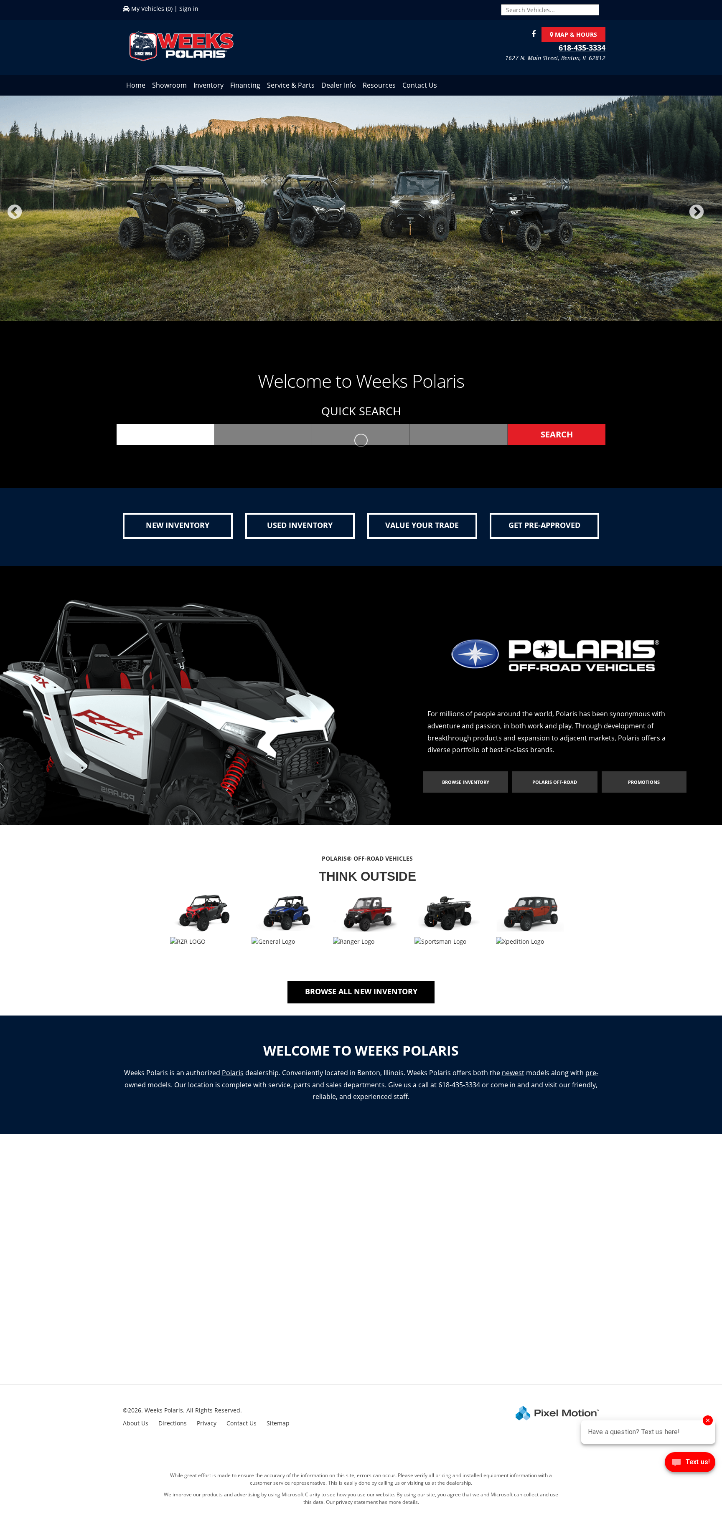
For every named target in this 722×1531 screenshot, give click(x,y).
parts (302, 1092)
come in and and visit (524, 1092)
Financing (245, 85)
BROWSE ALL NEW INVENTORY (361, 999)
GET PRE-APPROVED (544, 533)
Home (135, 85)
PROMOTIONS (644, 789)
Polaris (233, 1080)
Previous (33, 221)
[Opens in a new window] (531, 34)
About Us (135, 1431)
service (279, 1092)
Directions (172, 1431)
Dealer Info (338, 85)
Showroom (169, 85)
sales (334, 1092)
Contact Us (419, 85)
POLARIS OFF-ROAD (554, 789)
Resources (379, 85)
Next (710, 221)
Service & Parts (291, 85)
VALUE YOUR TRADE (422, 533)
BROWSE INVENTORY (465, 789)
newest (513, 1080)
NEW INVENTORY (177, 533)
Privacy (206, 1431)
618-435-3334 (582, 48)
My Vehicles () (152, 9)
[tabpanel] (361, 212)
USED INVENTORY (300, 533)
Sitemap (278, 1431)
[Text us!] (690, 1464)
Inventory (208, 85)
